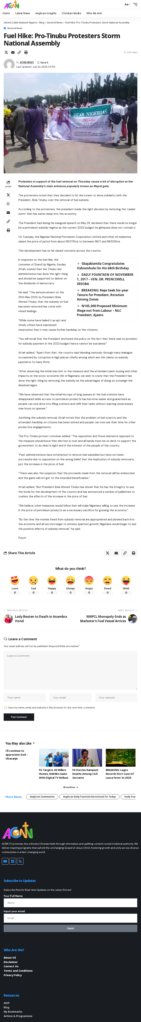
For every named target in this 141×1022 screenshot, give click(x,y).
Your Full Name (13, 896)
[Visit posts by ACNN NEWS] (9, 64)
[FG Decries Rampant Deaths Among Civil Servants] (87, 758)
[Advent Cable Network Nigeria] (12, 4)
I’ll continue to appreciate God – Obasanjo (17, 754)
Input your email (14, 911)
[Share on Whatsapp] (8, 203)
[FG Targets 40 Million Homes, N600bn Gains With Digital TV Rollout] (54, 758)
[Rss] (20, 861)
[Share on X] (6, 52)
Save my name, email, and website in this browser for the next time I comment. (51, 707)
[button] (120, 4)
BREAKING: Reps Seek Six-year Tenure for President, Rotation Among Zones (102, 294)
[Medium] (12, 861)
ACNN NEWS (27, 62)
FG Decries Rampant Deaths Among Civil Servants (85, 773)
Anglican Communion (42, 796)
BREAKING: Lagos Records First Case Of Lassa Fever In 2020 (120, 773)
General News (14, 28)
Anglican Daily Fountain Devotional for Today (89, 796)
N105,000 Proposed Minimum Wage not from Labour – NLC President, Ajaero (102, 310)
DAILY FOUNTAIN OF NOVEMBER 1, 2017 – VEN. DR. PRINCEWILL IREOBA (105, 279)
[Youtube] (5, 861)
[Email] (12, 52)
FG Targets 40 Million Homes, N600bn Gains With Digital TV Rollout (53, 773)
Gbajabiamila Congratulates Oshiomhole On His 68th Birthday (103, 265)
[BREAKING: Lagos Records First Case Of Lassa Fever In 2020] (120, 758)
